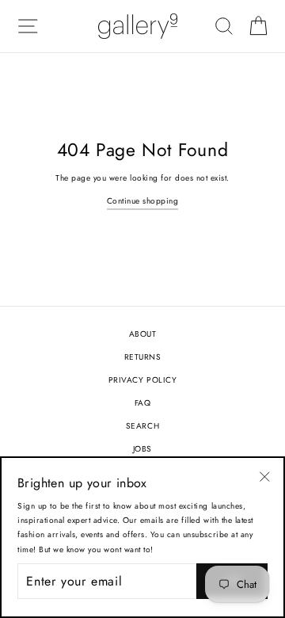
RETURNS (143, 357)
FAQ (143, 403)
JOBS (142, 449)
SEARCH (142, 426)
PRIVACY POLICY (142, 380)
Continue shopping (143, 201)
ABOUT (143, 334)
